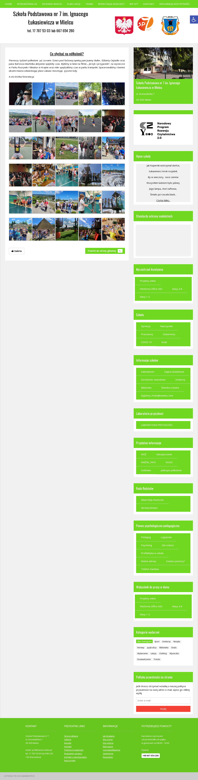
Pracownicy (147, 334)
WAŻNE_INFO (148, 462)
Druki (164, 342)
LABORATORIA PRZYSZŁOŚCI (157, 424)
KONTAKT (148, 3)
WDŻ (143, 454)
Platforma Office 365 (151, 288)
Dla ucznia (108, 739)
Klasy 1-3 (145, 296)
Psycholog (146, 545)
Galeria (67, 739)
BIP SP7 (134, 3)
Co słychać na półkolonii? (67, 53)
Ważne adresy (148, 561)
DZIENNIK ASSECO (52, 3)
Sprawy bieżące (149, 507)
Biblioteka (146, 387)
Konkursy (180, 379)
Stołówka (146, 470)
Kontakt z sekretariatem (75, 757)
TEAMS (89, 3)
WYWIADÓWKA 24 (27, 3)
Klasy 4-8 (177, 288)
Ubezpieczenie (164, 454)
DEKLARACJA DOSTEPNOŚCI (174, 3)
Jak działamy (109, 736)
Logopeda (166, 537)
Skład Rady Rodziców (152, 499)
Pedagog (146, 537)
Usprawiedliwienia (111, 750)
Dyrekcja (145, 326)
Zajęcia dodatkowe (174, 371)
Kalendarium (147, 371)
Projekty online (148, 280)
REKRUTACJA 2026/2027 (111, 3)
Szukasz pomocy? (175, 561)
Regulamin (108, 757)
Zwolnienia (108, 753)
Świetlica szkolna (170, 387)
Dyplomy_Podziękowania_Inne (157, 395)
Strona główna (71, 736)
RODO (169, 462)
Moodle (67, 743)
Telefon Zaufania (150, 569)
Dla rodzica (168, 545)
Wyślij (163, 708)
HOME (8, 3)
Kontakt (67, 746)
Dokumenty (169, 334)
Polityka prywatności (73, 750)
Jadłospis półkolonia (171, 470)
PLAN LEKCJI (73, 3)
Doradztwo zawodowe (153, 379)
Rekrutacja (108, 746)
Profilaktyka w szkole (152, 553)
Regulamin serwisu (73, 753)
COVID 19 (146, 342)
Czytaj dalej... (163, 200)
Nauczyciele (166, 326)
